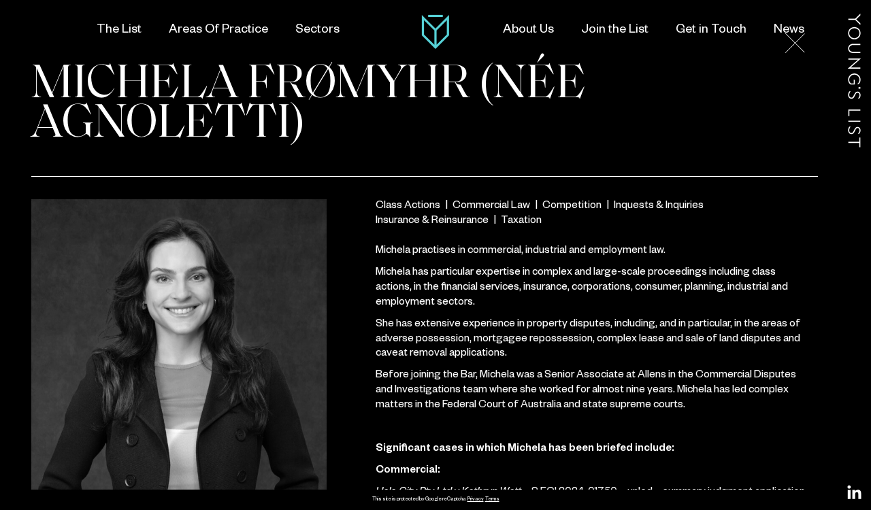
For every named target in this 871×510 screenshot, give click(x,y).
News (789, 30)
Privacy (475, 500)
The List (119, 30)
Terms (492, 500)
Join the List (614, 30)
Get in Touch (711, 30)
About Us (528, 30)
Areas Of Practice (218, 30)
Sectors (317, 30)
